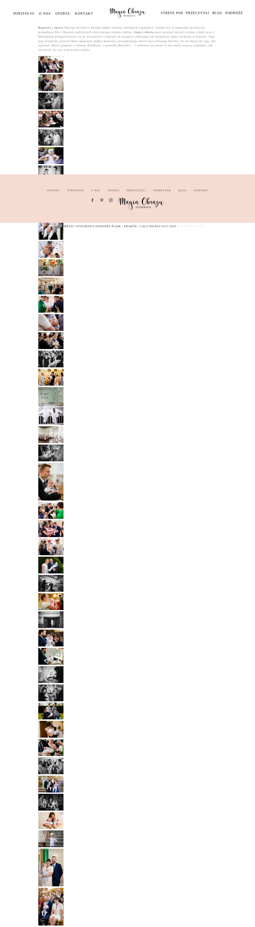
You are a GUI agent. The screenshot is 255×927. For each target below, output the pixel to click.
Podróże (234, 13)
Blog (217, 13)
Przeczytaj (197, 13)
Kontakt (84, 13)
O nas (45, 13)
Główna (53, 190)
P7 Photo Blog (191, 226)
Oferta (62, 13)
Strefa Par (172, 13)
